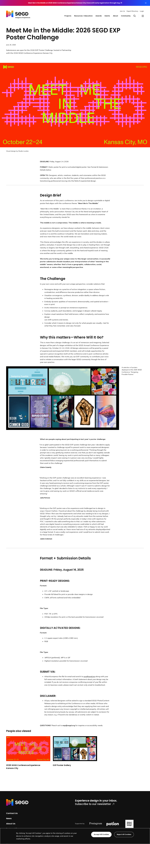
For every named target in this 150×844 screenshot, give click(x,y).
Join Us (122, 11)
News (9, 818)
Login (142, 11)
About (115, 16)
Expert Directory (132, 11)
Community (125, 16)
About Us (10, 823)
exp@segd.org (89, 676)
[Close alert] (145, 3)
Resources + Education (83, 16)
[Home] (18, 14)
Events (107, 16)
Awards (99, 16)
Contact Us (12, 813)
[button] (136, 15)
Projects (67, 16)
